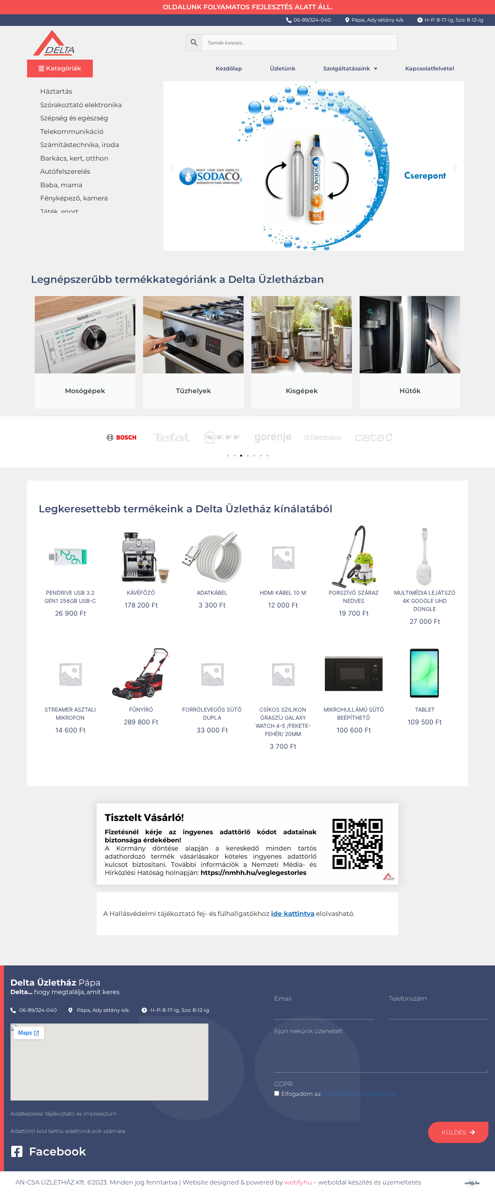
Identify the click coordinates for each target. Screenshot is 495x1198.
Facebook (57, 1151)
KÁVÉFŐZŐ (141, 592)
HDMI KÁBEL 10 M (283, 592)
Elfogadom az (339, 1093)
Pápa (55, 982)
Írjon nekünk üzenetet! (308, 1031)
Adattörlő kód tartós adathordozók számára (67, 1131)
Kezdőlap (229, 68)
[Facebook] (16, 1151)
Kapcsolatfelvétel (429, 68)
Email (283, 998)
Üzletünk (282, 68)
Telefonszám (408, 998)
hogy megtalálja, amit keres (64, 992)
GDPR (283, 1084)
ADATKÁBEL (212, 592)
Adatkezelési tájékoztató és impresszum (63, 1113)
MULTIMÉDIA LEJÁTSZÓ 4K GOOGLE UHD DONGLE (425, 600)
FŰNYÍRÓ (141, 709)
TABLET (425, 709)
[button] (172, 167)
